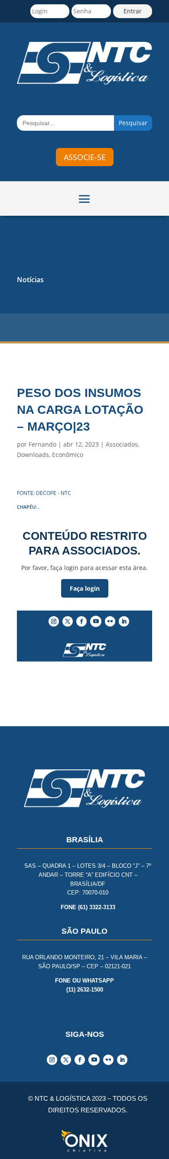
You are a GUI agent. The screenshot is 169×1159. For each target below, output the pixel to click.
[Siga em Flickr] (110, 621)
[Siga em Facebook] (81, 621)
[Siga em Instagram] (54, 621)
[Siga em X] (67, 621)
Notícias (30, 279)
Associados (122, 444)
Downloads (33, 454)
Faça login (85, 588)
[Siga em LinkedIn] (124, 621)
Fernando (42, 444)
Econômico (67, 454)
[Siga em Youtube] (95, 621)
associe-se (85, 157)
